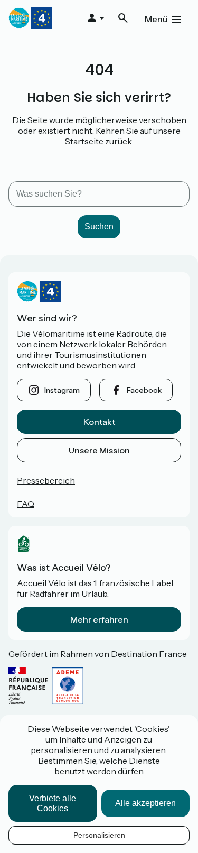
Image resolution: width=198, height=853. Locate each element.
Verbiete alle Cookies (52, 803)
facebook (144, 390)
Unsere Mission (99, 450)
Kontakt (99, 421)
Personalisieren (99, 835)
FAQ (25, 503)
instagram (62, 390)
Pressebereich (46, 480)
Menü (156, 19)
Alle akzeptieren (145, 803)
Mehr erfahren (99, 619)
